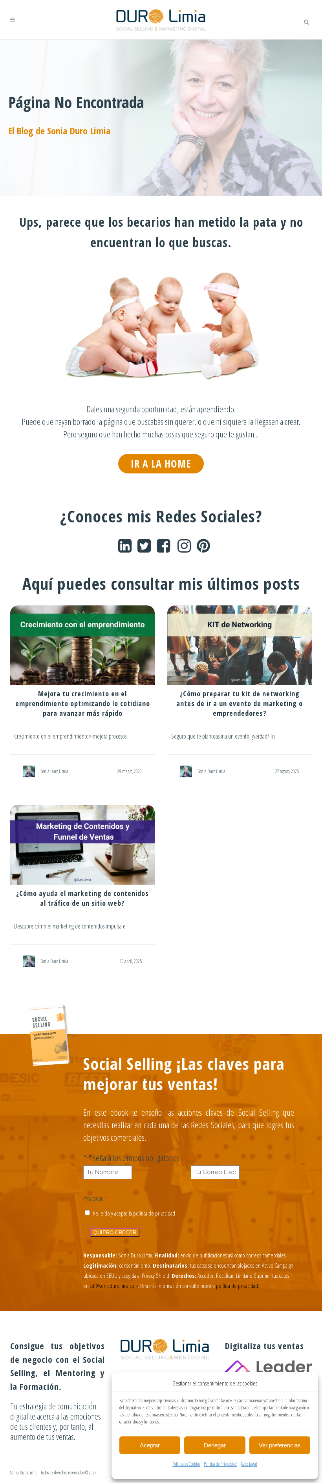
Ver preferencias (280, 1445)
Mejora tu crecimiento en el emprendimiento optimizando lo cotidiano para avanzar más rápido (82, 703)
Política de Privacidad (220, 1464)
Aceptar (150, 1445)
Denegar (215, 1445)
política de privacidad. (237, 1286)
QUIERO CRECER (114, 1233)
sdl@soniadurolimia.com (114, 1286)
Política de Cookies (186, 1464)
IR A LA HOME (161, 464)
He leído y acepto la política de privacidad (134, 1213)
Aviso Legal (249, 1464)
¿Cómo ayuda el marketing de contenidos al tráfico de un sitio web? (82, 898)
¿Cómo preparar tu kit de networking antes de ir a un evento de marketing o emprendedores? (239, 703)
